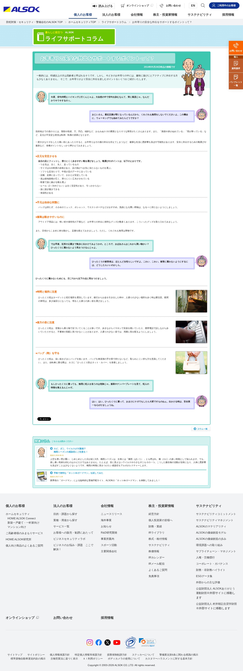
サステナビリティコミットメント (216, 513)
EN (193, 5)
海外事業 (106, 520)
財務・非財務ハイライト (210, 569)
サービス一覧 (61, 526)
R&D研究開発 (109, 532)
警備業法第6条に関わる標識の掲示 (178, 654)
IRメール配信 (157, 563)
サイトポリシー (36, 654)
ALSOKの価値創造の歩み (211, 538)
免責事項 (154, 576)
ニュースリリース (111, 513)
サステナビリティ (159, 544)
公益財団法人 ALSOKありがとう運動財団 (215, 593)
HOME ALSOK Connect (21, 518)
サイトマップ (14, 654)
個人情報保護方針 (60, 654)
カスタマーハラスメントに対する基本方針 (168, 658)
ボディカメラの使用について (124, 658)
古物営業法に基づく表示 (64, 658)
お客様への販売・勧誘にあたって (73, 532)
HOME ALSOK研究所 (18, 539)
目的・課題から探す (65, 513)
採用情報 (107, 617)
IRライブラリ (157, 532)
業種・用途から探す (65, 520)
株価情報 (154, 551)
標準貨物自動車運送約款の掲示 (28, 658)
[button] (147, 642)
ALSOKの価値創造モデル (211, 532)
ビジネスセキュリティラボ (69, 538)
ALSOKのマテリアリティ (211, 526)
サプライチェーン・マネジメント (216, 551)
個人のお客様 (15, 506)
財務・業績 (155, 526)
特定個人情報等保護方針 (88, 654)
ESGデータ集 (204, 576)
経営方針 (154, 513)
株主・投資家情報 (161, 506)
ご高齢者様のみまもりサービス (24, 533)
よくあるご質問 (158, 569)
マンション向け (16, 526)
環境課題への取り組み (209, 544)
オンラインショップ (20, 617)
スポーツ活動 (109, 544)
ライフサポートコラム (114, 22)
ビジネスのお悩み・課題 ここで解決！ (73, 547)
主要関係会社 (109, 551)
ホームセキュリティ (18, 513)
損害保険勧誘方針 (117, 654)
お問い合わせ (63, 617)
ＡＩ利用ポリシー (93, 658)
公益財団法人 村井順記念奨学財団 (216, 606)
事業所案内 (107, 538)
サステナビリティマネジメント (214, 520)
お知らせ (106, 526)
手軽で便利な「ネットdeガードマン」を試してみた (78, 473)
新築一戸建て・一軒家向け (23, 522)
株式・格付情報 (158, 538)
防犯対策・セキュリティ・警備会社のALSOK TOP (34, 22)
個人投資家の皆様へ (161, 520)
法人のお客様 (63, 506)
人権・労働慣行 (205, 557)
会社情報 (107, 506)
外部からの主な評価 (208, 582)
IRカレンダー (157, 557)
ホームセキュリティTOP (82, 22)
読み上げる (106, 5)
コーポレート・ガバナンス (212, 563)
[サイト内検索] (203, 5)
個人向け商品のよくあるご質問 (24, 545)
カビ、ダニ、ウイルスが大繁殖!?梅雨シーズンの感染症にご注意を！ (71, 450)
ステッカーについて (143, 654)
